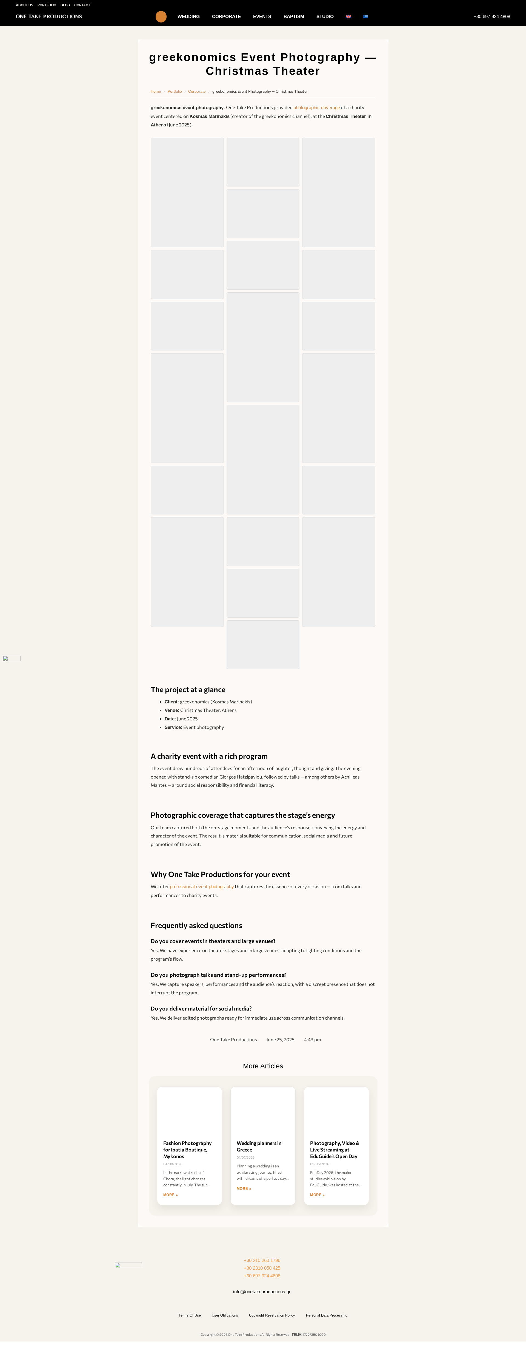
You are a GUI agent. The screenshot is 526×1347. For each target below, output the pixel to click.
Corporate (197, 91)
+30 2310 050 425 (262, 1268)
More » (170, 1195)
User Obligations (225, 1315)
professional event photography (202, 886)
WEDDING (189, 16)
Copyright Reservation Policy (272, 1315)
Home (156, 91)
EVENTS (262, 16)
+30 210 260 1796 (262, 1260)
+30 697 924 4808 (492, 16)
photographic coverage (316, 107)
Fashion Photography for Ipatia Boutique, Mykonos (187, 1149)
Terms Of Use (190, 1315)
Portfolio (175, 91)
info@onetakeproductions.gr (262, 1291)
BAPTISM (294, 16)
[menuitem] (348, 16)
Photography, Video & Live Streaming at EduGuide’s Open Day (335, 1149)
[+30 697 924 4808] (468, 16)
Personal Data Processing (326, 1315)
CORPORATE (226, 16)
